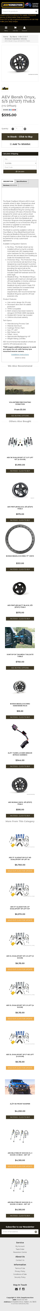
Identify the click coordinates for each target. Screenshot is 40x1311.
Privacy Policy (20, 1271)
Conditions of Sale (20, 1274)
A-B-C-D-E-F (23, 37)
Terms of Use (20, 1268)
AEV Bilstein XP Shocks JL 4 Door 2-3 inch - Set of (20, 1203)
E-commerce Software (17, 1303)
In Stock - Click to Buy (20, 136)
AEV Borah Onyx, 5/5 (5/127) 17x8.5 (17, 41)
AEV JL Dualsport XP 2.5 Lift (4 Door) (20, 1006)
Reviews (6, 185)
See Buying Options (20, 416)
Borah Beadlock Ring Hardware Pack (20, 705)
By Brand (13, 37)
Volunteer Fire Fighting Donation (20, 403)
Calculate (20, 171)
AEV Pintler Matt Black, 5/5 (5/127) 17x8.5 (20, 606)
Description (8, 181)
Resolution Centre (20, 1252)
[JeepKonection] (20, 5)
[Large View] (5, 88)
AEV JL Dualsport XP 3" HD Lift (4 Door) (20, 1055)
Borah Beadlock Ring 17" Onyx (20, 556)
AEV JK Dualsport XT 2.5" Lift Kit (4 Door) (20, 458)
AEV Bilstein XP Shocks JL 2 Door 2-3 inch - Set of (20, 1154)
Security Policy (20, 1277)
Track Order (20, 1249)
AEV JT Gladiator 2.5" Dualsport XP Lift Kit (20, 908)
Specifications (22, 181)
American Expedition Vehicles (16, 39)
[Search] (36, 11)
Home (5, 37)
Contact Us (20, 1260)
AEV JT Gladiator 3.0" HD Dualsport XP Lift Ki (20, 858)
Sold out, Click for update (20, 871)
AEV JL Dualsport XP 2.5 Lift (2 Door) (20, 957)
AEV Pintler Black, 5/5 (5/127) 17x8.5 (20, 508)
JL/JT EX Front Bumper (20, 1104)
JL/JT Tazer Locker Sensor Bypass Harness (20, 754)
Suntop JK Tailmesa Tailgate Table (20, 655)
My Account (20, 1246)
